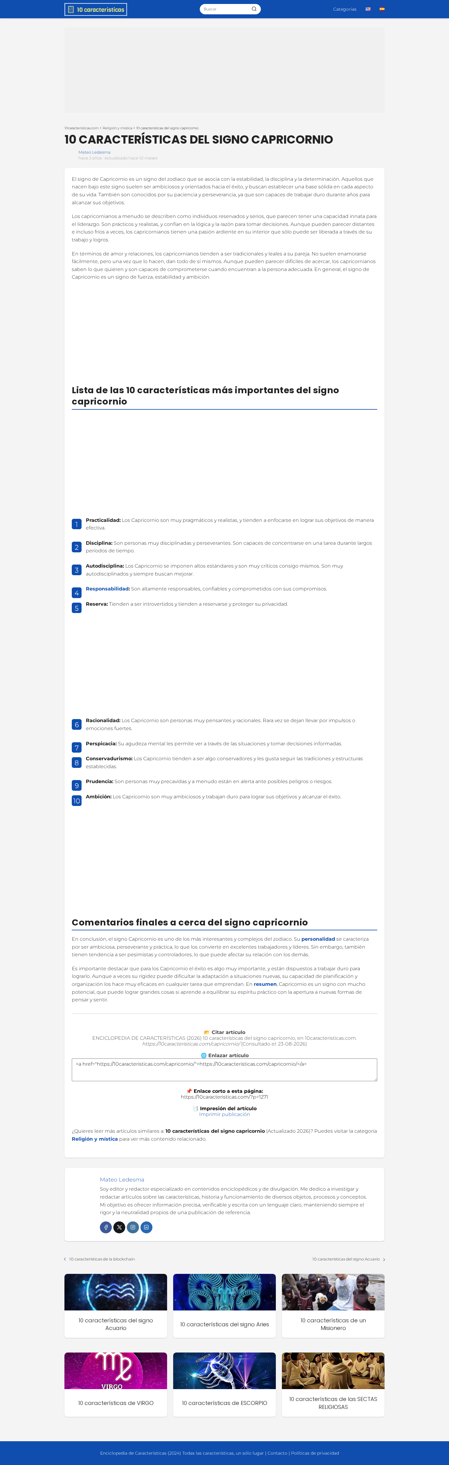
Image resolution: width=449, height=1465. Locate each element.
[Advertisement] (224, 70)
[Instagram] (133, 1227)
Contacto (277, 1453)
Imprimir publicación (224, 1114)
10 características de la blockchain (102, 1258)
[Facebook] (106, 1227)
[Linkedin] (146, 1227)
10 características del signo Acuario (346, 1258)
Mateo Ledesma (94, 152)
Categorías (344, 9)
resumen (265, 984)
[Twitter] (119, 1227)
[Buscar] (254, 9)
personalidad (318, 939)
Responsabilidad (107, 589)
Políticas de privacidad (315, 1453)
